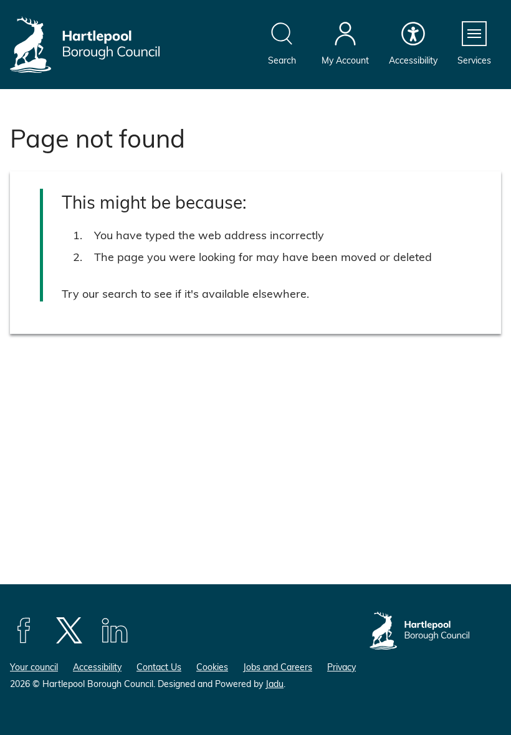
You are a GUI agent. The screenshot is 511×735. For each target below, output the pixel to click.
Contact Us (158, 667)
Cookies (212, 667)
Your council (34, 667)
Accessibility (97, 667)
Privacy (341, 667)
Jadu (274, 684)
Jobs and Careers (277, 667)
